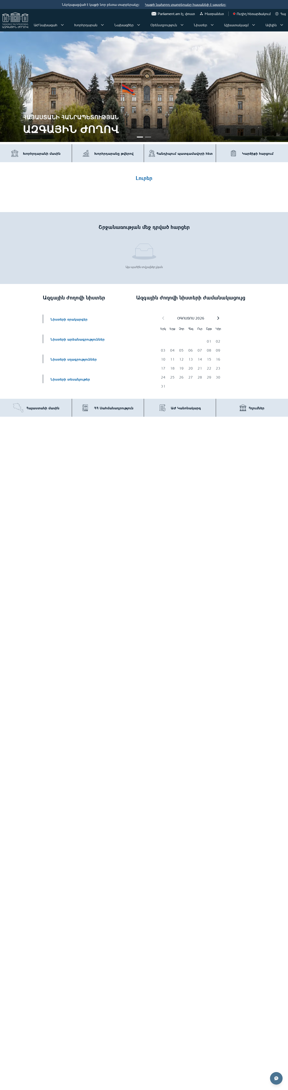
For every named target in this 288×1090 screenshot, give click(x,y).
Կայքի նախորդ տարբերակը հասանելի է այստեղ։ (185, 4)
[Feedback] (276, 1078)
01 (209, 341)
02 (218, 341)
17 (163, 368)
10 (163, 359)
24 (163, 377)
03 (163, 350)
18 (172, 368)
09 (218, 350)
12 (181, 359)
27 (190, 377)
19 (181, 368)
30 (218, 377)
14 (200, 359)
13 (190, 359)
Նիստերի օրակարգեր (69, 318)
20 (190, 368)
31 (163, 386)
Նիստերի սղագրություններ (73, 358)
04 (172, 350)
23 (218, 368)
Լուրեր (144, 177)
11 (172, 359)
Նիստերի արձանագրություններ (77, 338)
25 (172, 377)
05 (181, 350)
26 (181, 377)
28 (200, 377)
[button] (218, 318)
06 (190, 350)
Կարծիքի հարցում (257, 153)
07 (200, 350)
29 (209, 377)
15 (209, 359)
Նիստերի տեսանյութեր (70, 378)
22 (209, 368)
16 (218, 359)
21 (200, 368)
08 (209, 350)
